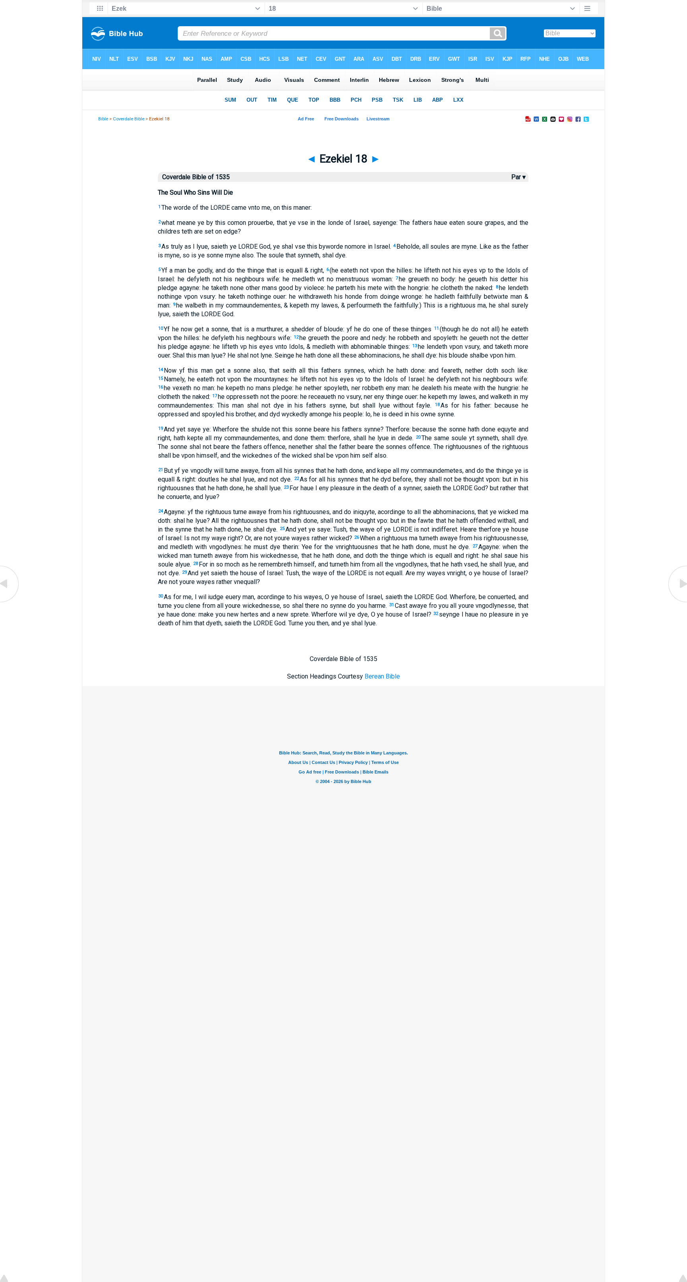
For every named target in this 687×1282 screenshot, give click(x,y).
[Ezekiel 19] (677, 601)
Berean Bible (382, 676)
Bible (103, 119)
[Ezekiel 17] (10, 601)
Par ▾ (518, 177)
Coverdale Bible (128, 119)
